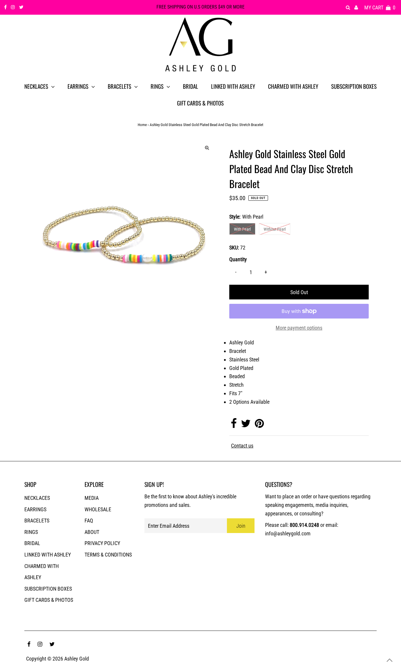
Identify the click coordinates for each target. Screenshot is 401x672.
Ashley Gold (76, 659)
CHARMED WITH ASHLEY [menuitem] (293, 86)
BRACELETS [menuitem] (119, 86)
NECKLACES (37, 498)
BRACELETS (36, 520)
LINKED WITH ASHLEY (47, 555)
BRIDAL (32, 543)
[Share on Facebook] (234, 425)
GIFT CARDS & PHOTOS (48, 600)
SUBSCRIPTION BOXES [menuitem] (354, 86)
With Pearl (242, 229)
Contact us (242, 446)
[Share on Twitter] (246, 425)
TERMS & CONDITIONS (108, 555)
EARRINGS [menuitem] (78, 86)
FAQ (89, 520)
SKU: (234, 247)
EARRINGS (35, 509)
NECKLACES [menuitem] (36, 86)
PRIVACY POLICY (102, 543)
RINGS (31, 532)
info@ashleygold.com (288, 533)
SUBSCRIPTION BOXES (48, 589)
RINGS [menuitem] (157, 86)
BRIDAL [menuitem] (190, 86)
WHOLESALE (98, 509)
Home (142, 125)
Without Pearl (275, 229)
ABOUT (92, 532)
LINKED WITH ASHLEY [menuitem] (233, 86)
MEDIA (92, 498)
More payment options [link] (299, 328)
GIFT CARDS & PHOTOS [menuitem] (200, 103)
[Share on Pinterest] (259, 425)
